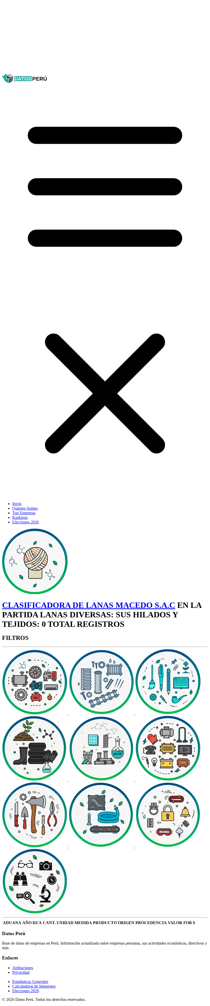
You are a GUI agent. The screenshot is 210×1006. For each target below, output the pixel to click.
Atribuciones (22, 968)
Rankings (20, 517)
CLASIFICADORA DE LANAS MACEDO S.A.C (88, 605)
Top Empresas (23, 513)
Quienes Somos (25, 508)
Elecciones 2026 (25, 522)
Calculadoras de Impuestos (34, 986)
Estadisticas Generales (30, 981)
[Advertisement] (105, 38)
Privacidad (20, 972)
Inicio (17, 503)
